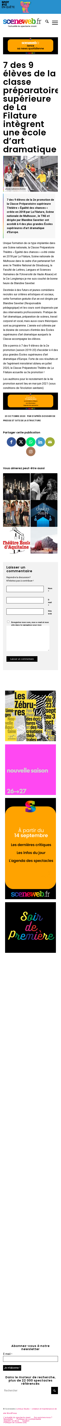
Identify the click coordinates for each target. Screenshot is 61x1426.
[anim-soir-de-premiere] (30, 951)
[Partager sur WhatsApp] (30, 442)
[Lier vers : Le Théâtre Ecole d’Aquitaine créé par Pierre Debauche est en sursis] (16, 540)
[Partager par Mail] (50, 442)
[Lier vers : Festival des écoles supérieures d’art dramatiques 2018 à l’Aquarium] (16, 486)
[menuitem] (45, 22)
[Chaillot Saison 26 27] (30, 794)
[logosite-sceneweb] (25, 22)
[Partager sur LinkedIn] (40, 442)
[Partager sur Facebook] (11, 442)
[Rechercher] (45, 22)
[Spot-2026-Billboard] (30, 13)
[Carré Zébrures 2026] (30, 740)
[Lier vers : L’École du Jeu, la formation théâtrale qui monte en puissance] (43, 486)
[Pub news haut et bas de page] (30, 53)
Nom (50, 590)
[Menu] (53, 22)
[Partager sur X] (21, 442)
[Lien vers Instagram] (30, 451)
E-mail (50, 603)
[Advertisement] (30, 986)
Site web (50, 612)
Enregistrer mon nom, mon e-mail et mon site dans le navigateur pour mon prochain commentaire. (30, 625)
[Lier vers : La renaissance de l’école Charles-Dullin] (43, 513)
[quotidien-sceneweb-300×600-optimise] (30, 898)
